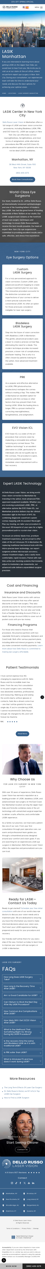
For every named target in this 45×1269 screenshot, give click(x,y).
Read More (22, 734)
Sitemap (36, 1228)
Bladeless (22, 325)
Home (4, 93)
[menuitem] (11, 1183)
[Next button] (42, 697)
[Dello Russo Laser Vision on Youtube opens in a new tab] (29, 1183)
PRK (22, 377)
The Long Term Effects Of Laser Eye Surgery (23, 1088)
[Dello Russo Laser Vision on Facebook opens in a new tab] (20, 1183)
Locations (12, 93)
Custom (22, 271)
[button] (4, 1260)
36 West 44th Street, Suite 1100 (22, 165)
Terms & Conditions (13, 1228)
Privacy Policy (26, 1228)
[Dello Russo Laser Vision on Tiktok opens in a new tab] (16, 1183)
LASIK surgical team (11, 217)
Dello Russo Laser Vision (13, 122)
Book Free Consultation (22, 179)
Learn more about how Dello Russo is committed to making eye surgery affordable (22, 649)
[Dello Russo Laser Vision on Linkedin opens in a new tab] (33, 1183)
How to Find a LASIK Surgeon (16, 1098)
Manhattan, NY (22, 159)
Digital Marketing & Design (24, 1237)
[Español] (27, 7)
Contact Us (22, 1150)
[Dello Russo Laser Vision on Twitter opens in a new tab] (25, 1183)
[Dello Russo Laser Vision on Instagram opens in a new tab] (12, 1183)
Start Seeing (22, 1140)
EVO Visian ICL (22, 428)
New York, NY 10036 (22, 168)
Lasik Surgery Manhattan (28, 93)
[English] (24, 7)
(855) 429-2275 (22, 173)
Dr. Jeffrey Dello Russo (31, 201)
